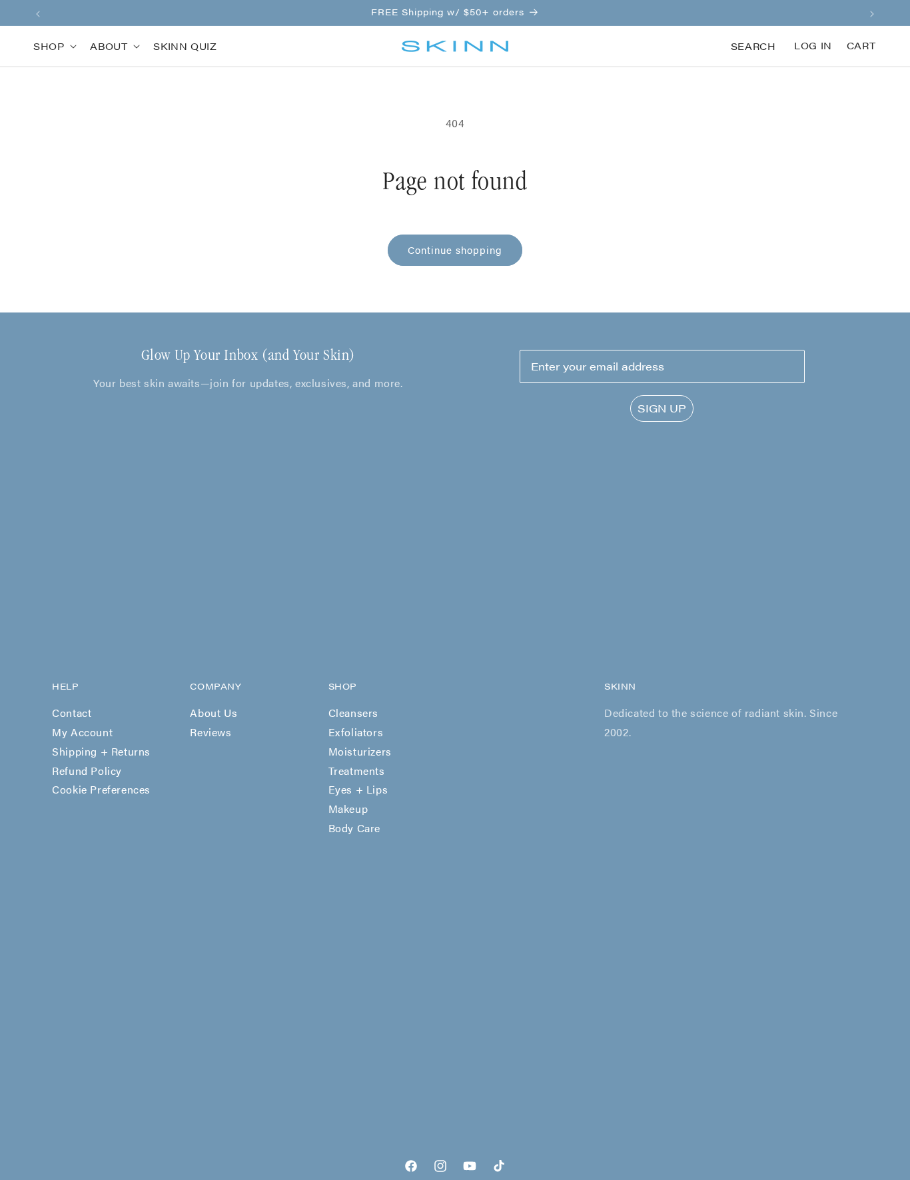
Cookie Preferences (101, 789)
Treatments (356, 770)
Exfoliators (356, 732)
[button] (53, 46)
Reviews (210, 732)
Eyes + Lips (358, 789)
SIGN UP (662, 408)
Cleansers (353, 712)
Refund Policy (87, 770)
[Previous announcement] (38, 12)
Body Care (354, 828)
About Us (213, 712)
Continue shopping (455, 250)
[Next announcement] (872, 12)
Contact (71, 712)
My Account (82, 732)
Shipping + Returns (101, 751)
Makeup (348, 808)
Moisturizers (360, 751)
